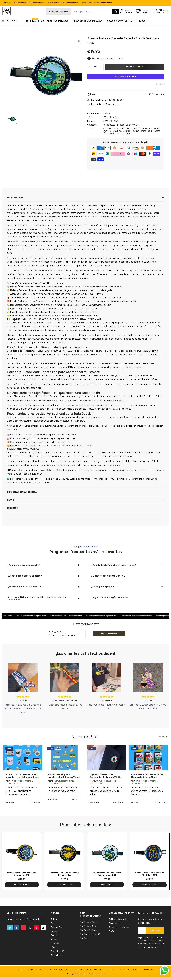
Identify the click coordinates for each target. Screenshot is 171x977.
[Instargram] (30, 927)
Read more (10, 803)
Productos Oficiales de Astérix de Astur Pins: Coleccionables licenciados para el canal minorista (22, 775)
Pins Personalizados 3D (90, 934)
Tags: (89, 128)
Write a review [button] (109, 633)
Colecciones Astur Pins (120, 21)
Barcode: (91, 121)
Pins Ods (141, 21)
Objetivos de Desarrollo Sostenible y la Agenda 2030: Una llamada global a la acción (105, 775)
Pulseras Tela (56, 927)
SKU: (89, 117)
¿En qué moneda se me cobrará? (24, 587)
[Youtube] (36, 927)
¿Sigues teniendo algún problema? (109, 597)
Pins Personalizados (57, 21)
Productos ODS (57, 951)
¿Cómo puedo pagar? (102, 587)
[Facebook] (16, 927)
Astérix (54, 919)
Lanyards (55, 943)
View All (161, 737)
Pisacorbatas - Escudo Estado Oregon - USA (64, 874)
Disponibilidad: (93, 113)
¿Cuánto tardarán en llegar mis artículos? (113, 565)
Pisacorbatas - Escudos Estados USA (120, 125)
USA (53, 947)
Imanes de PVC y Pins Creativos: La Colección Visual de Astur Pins (64, 775)
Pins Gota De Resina (88, 930)
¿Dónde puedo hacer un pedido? (24, 576)
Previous (8, 861)
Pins (53, 923)
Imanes (54, 939)
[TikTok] (43, 927)
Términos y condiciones (119, 927)
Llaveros (54, 931)
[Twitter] (10, 927)
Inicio (41, 21)
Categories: (92, 125)
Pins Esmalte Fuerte (89, 922)
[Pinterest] (23, 927)
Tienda (32, 20)
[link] (22, 758)
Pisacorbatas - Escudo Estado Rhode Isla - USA (149, 874)
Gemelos (55, 935)
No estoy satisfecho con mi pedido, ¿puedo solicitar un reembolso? (36, 598)
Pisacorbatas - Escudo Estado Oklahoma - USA (21, 874)
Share (161, 84)
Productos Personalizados (88, 21)
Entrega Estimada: (99, 100)
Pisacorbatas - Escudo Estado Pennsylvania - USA (107, 874)
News (9, 748)
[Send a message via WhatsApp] (164, 970)
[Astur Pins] (6, 11)
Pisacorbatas (56, 955)
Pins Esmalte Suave (88, 926)
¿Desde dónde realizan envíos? (24, 565)
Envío (111, 931)
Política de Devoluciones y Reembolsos (136, 969)
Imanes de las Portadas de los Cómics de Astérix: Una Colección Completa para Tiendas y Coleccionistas (147, 775)
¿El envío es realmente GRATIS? (108, 576)
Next (162, 861)
